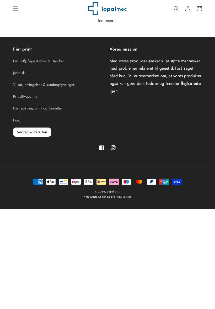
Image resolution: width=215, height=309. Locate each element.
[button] (16, 8)
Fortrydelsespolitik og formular (37, 108)
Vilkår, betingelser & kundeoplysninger (44, 84)
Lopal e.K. (113, 192)
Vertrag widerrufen (32, 132)
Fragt (17, 120)
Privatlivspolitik (25, 96)
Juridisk (19, 72)
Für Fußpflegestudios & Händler (38, 61)
